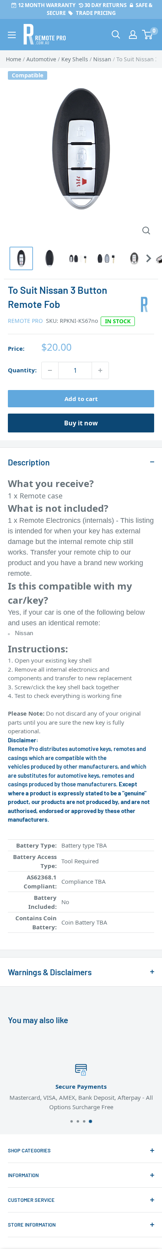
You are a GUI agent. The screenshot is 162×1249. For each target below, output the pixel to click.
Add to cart (81, 399)
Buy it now (81, 423)
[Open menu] (12, 35)
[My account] (133, 34)
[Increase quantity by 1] (100, 370)
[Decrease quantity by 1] (50, 370)
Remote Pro (25, 320)
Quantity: (22, 370)
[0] (148, 34)
